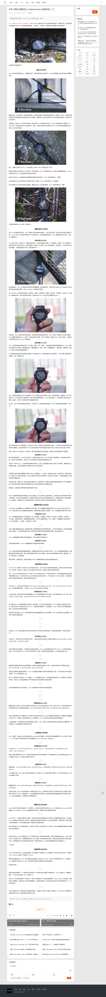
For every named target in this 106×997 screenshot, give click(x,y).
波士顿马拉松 (80, 66)
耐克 (80, 69)
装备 (22, 2)
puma (94, 57)
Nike (87, 57)
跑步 (87, 71)
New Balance (80, 57)
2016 (80, 52)
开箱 (87, 64)
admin (10, 13)
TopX (87, 59)
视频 (33, 2)
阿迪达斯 (87, 73)
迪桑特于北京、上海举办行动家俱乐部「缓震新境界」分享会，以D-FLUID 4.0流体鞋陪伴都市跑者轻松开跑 (87, 42)
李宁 (94, 64)
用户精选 (38, 2)
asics (94, 52)
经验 (94, 66)
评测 (94, 69)
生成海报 (55, 994)
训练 (27, 2)
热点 (87, 66)
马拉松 (94, 73)
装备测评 (30, 13)
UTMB (94, 59)
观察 (16, 2)
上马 (80, 62)
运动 (80, 73)
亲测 (94, 62)
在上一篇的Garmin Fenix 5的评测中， (19, 23)
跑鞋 (94, 71)
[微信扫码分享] (60, 994)
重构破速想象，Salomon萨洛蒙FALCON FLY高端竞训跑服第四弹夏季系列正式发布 (87, 23)
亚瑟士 (87, 62)
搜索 (79, 8)
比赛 (11, 2)
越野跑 (80, 71)
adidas (87, 52)
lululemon (94, 55)
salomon (80, 59)
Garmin (80, 55)
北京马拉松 (80, 64)
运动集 (44, 2)
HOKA (87, 55)
